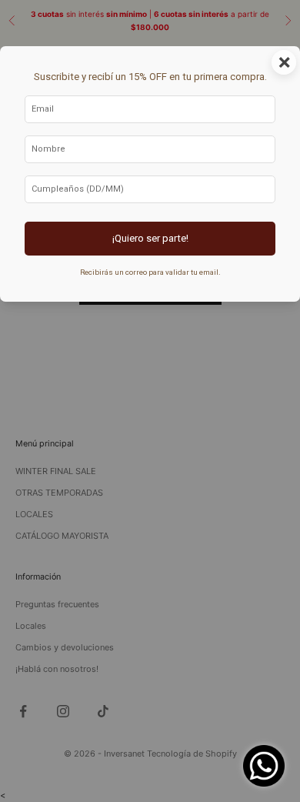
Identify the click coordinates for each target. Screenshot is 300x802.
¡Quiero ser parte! (150, 238)
